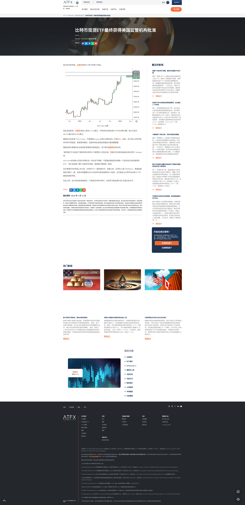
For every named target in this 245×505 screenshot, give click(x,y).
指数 (103, 422)
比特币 (79, 65)
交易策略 (144, 419)
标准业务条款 (95, 456)
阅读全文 (159, 96)
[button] (83, 43)
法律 (64, 407)
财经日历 (144, 424)
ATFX (64, 15)
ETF (119, 139)
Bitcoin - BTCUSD (81, 39)
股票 (103, 430)
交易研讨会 (165, 422)
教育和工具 (165, 416)
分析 (143, 416)
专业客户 (124, 422)
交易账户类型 (125, 416)
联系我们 (99, 2)
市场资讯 (144, 422)
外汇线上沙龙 (165, 419)
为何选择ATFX (85, 422)
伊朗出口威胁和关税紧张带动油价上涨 (115, 317)
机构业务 (87, 2)
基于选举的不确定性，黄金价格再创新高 (75, 317)
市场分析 (70, 15)
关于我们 (83, 416)
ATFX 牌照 (84, 424)
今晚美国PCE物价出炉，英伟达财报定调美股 (165, 134)
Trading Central (166, 424)
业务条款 (71, 407)
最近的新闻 (92, 39)
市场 (103, 416)
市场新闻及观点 (79, 15)
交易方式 (104, 437)
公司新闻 (83, 433)
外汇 (103, 419)
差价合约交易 (94, 9)
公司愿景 (83, 419)
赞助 (82, 430)
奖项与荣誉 (84, 427)
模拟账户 (124, 419)
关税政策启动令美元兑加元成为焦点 (155, 317)
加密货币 (111, 147)
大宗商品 (104, 424)
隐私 (79, 407)
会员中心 (177, 2)
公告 (85, 407)
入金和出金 (125, 424)
